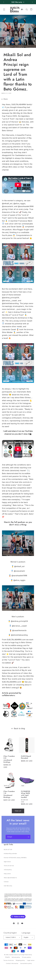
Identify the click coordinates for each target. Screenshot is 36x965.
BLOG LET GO (8, 849)
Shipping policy (20, 960)
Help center (7, 873)
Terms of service (9, 865)
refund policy (8, 869)
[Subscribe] (28, 837)
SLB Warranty (8, 885)
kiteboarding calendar (10, 853)
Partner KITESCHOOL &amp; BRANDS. (15, 857)
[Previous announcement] (4, 2)
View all (18, 811)
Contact (6, 881)
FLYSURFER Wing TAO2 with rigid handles (25, 794)
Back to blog (19, 728)
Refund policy (16, 957)
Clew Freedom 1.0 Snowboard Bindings (9, 794)
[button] (4, 9)
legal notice (7, 861)
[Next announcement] (32, 2)
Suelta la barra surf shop (16, 954)
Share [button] (5, 99)
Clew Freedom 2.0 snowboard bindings (9, 759)
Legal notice (30, 960)
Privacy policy (26, 957)
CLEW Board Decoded (26, 757)
